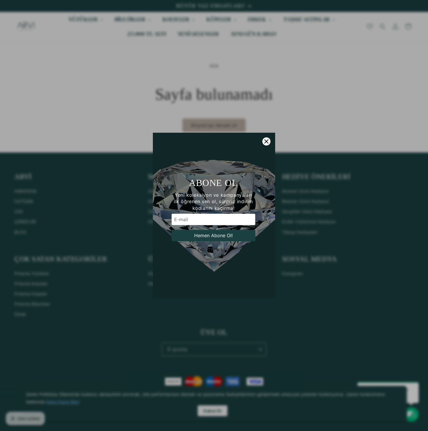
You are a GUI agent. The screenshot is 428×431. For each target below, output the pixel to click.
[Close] (266, 141)
